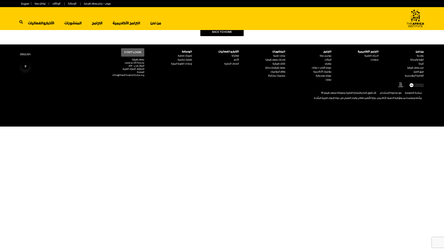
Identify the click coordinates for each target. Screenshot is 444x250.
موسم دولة (325, 55)
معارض (328, 63)
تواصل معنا (40, 3)
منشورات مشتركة (276, 75)
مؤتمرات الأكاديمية (322, 71)
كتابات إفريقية (278, 63)
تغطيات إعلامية (185, 59)
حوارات (328, 79)
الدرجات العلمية (371, 55)
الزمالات (328, 59)
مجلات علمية (279, 55)
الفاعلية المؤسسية (414, 75)
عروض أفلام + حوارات (321, 67)
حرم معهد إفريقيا (415, 67)
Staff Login (132, 52)
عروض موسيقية (323, 75)
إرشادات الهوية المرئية (181, 63)
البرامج (97, 23)
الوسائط (72, 3)
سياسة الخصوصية (413, 92)
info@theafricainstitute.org (128, 75)
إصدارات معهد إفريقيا (275, 59)
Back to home (222, 32)
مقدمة (420, 55)
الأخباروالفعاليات (41, 23)
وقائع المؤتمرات (277, 71)
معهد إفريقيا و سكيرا (275, 67)
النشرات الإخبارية (231, 63)
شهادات (374, 59)
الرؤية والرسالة (417, 59)
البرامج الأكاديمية (126, 23)
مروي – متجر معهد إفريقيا (97, 3)
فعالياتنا (235, 55)
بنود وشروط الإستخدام (391, 92)
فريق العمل (418, 71)
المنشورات (73, 23)
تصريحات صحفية (185, 55)
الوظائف (56, 3)
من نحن (155, 23)
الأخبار (236, 59)
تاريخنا (421, 63)
